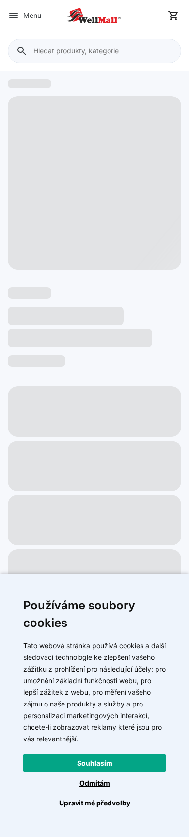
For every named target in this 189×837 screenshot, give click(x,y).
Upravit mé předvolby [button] (94, 803)
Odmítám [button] (94, 783)
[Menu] (13, 15)
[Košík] (173, 15)
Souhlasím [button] (94, 763)
